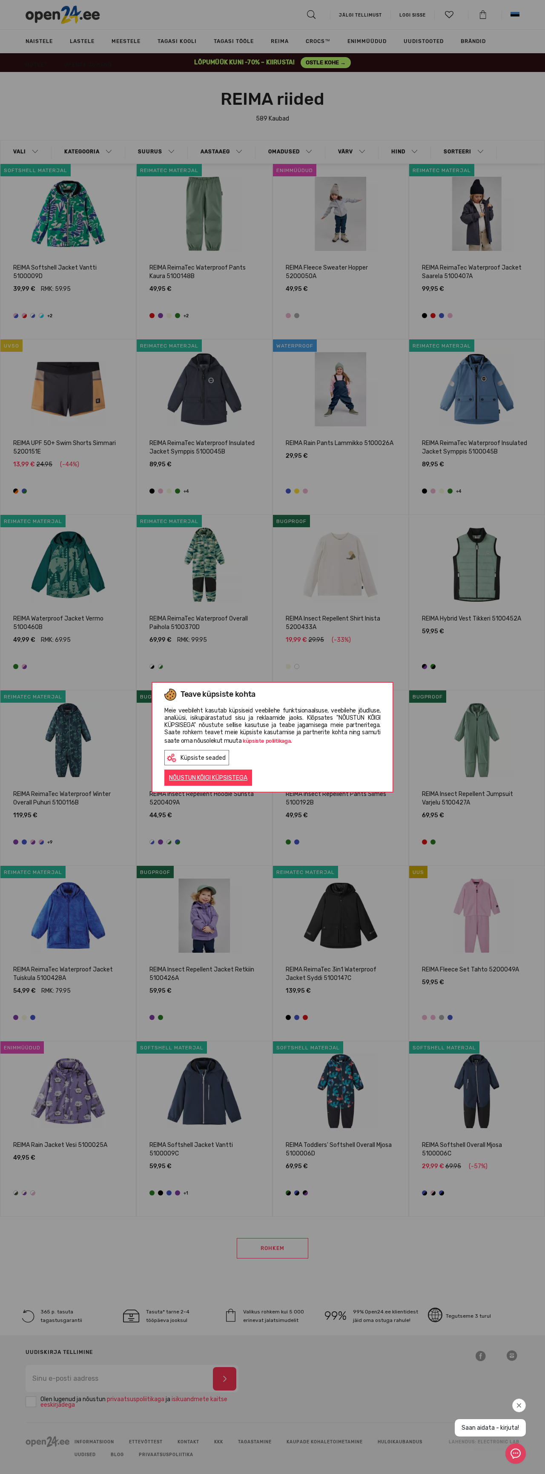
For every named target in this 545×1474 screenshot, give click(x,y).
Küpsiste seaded (203, 757)
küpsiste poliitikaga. (267, 741)
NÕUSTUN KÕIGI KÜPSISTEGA (208, 778)
